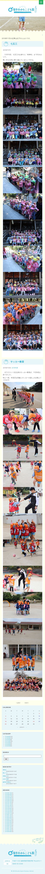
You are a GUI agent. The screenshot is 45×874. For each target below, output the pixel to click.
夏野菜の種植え (7, 782)
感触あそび (6, 776)
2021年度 (7, 741)
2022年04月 (8, 799)
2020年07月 (8, 813)
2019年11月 (8, 814)
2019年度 (7, 738)
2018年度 (15, 368)
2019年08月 (8, 817)
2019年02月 (8, 823)
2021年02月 (8, 811)
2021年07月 (8, 806)
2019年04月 (8, 822)
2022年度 (7, 742)
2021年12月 (8, 802)
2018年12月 (8, 826)
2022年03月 (8, 800)
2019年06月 (8, 820)
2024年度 (7, 744)
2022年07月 (8, 796)
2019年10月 (8, 816)
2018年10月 (8, 830)
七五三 (13, 43)
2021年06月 (8, 808)
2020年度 (7, 739)
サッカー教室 (17, 361)
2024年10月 (8, 793)
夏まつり (5, 772)
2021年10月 (8, 805)
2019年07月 (8, 819)
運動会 (4, 769)
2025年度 (7, 745)
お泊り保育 (6, 779)
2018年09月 (8, 831)
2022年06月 (8, 797)
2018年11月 (8, 828)
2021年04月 (8, 810)
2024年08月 (8, 794)
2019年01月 (8, 825)
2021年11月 (8, 803)
